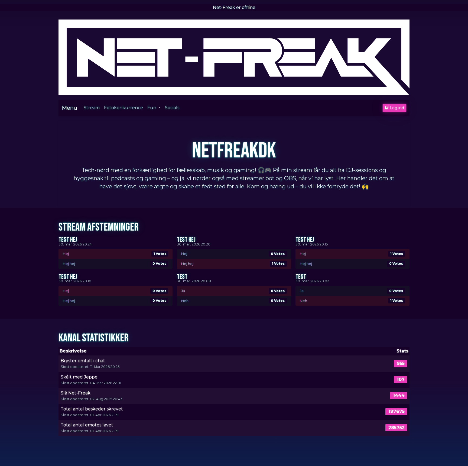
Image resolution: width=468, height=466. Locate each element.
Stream (92, 107)
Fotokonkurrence (123, 107)
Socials (172, 107)
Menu (69, 108)
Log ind (396, 107)
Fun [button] (152, 107)
